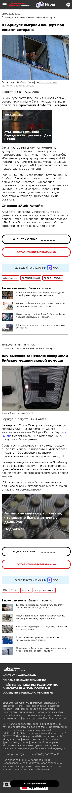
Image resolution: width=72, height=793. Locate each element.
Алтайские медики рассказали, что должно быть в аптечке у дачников (33, 517)
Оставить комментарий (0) (36, 252)
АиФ (30, 413)
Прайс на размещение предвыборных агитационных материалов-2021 (30, 686)
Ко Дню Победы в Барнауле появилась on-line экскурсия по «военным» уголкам (40, 304)
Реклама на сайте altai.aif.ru (24, 680)
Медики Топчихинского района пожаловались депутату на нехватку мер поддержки (40, 617)
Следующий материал (34, 784)
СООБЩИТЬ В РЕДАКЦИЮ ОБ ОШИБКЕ (28, 692)
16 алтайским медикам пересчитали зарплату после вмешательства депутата (39, 606)
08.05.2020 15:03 (11, 13)
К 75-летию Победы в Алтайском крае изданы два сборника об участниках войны (40, 294)
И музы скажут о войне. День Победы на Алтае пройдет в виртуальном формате (40, 315)
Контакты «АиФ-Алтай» (19, 675)
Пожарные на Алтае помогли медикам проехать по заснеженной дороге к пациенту (41, 649)
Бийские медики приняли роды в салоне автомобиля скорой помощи (37, 638)
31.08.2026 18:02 (11, 344)
